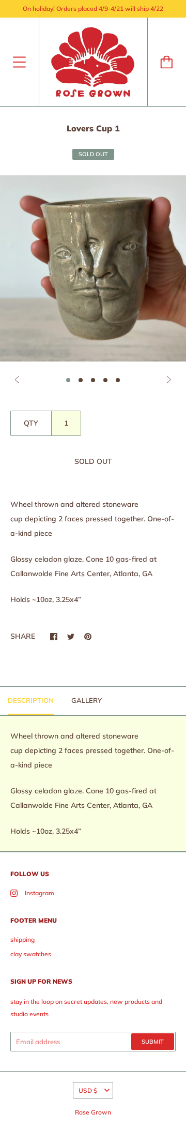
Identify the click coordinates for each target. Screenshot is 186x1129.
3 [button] (93, 380)
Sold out (93, 461)
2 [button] (81, 380)
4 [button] (105, 380)
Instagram (39, 893)
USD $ (88, 1090)
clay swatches (30, 954)
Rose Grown (93, 1112)
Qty (31, 423)
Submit (153, 1041)
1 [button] (68, 380)
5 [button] (118, 380)
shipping (22, 939)
